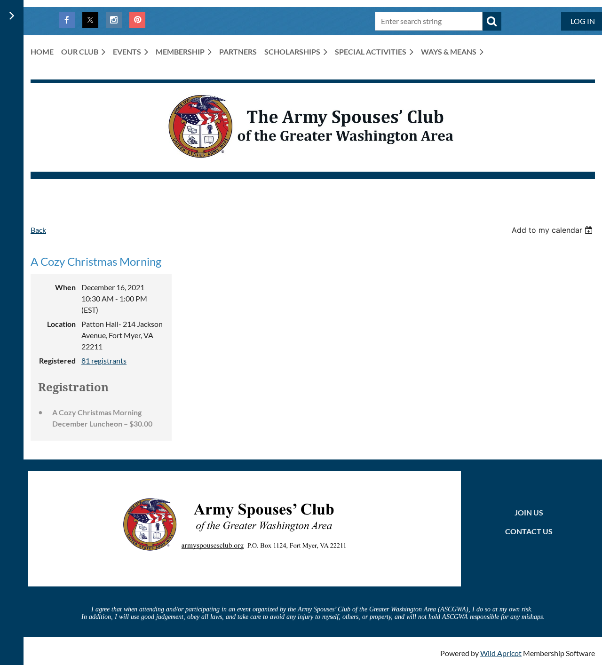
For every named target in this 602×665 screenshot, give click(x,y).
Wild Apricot (501, 653)
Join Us (529, 512)
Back (38, 229)
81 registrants (104, 360)
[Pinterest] (137, 20)
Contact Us (529, 531)
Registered (57, 360)
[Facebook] (67, 20)
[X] (90, 20)
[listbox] (553, 230)
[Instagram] (114, 20)
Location (61, 323)
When (65, 287)
